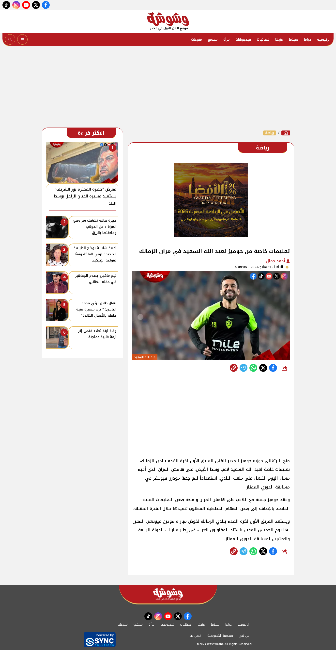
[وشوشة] (168, 21)
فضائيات (263, 39)
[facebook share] (273, 368)
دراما (307, 39)
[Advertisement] (168, 88)
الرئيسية (324, 39)
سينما (293, 39)
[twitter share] (263, 368)
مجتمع (212, 39)
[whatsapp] (234, 368)
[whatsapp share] (253, 368)
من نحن (244, 635)
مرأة (226, 39)
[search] (10, 39)
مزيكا (279, 39)
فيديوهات (243, 39)
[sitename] (168, 594)
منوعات (196, 39)
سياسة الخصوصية (220, 635)
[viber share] (243, 368)
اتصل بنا (195, 635)
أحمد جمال (276, 261)
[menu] (22, 39)
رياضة (269, 132)
